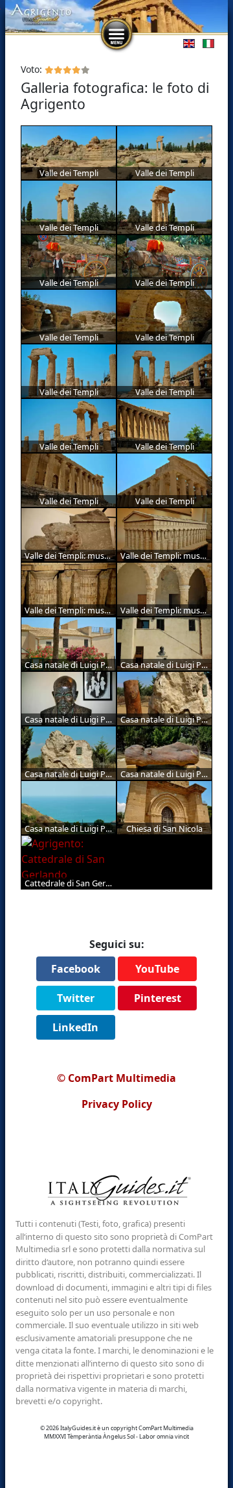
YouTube (157, 969)
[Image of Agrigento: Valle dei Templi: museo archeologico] (68, 534)
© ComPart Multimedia (116, 1078)
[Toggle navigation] (116, 34)
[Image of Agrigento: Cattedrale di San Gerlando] (68, 862)
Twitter (75, 998)
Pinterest (157, 998)
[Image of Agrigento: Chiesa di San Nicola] (164, 807)
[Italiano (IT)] (205, 43)
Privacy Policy (117, 1104)
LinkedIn (75, 1027)
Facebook (75, 969)
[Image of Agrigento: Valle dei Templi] (68, 152)
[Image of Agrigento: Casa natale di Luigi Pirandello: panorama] (68, 807)
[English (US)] (186, 43)
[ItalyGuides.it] (116, 1192)
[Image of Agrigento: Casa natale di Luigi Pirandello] (68, 644)
